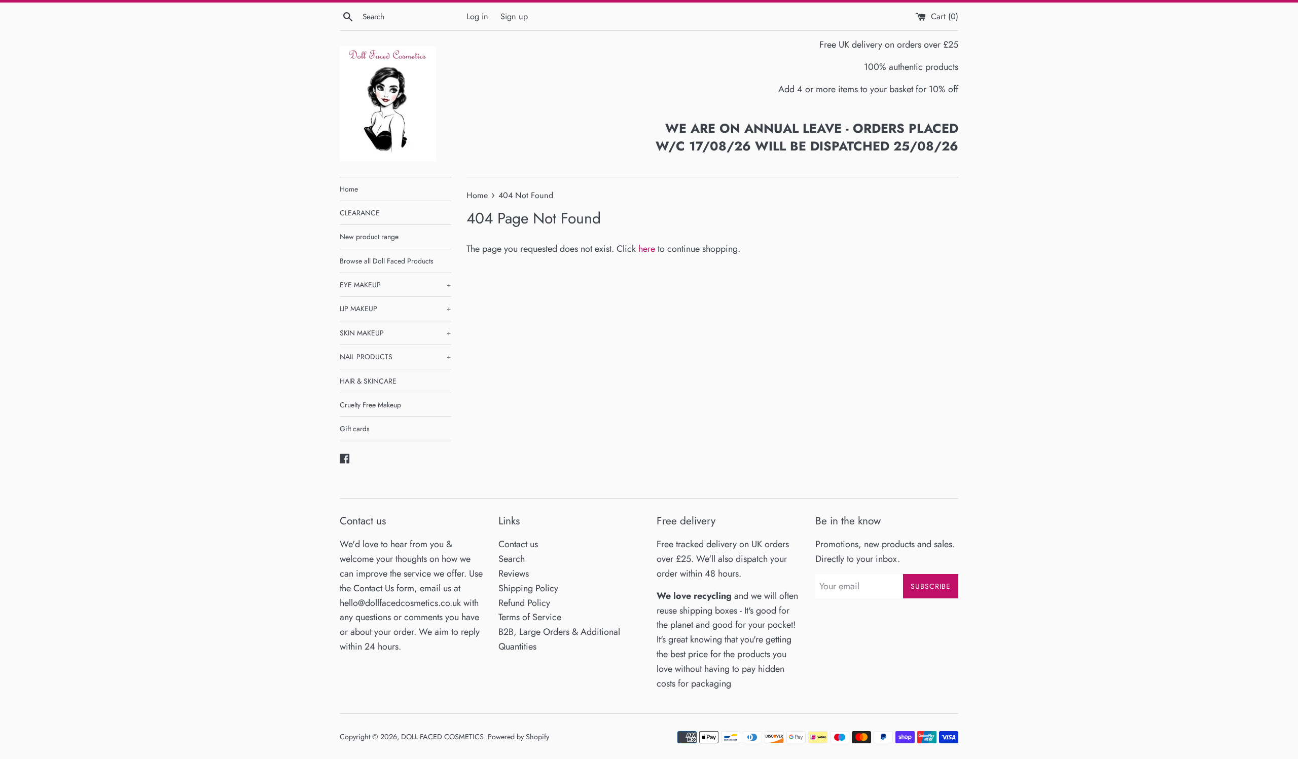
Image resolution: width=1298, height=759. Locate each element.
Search (511, 558)
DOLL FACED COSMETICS (442, 737)
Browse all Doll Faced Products (387, 261)
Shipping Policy (528, 588)
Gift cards (355, 429)
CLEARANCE (360, 213)
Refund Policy (524, 603)
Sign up (514, 16)
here (646, 248)
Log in (477, 16)
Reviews (513, 573)
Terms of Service (529, 617)
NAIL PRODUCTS (395, 357)
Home (349, 189)
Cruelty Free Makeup (370, 405)
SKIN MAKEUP (395, 333)
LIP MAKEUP (395, 308)
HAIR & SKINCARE (368, 381)
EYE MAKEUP (395, 285)
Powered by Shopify (518, 737)
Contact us (518, 544)
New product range (369, 237)
